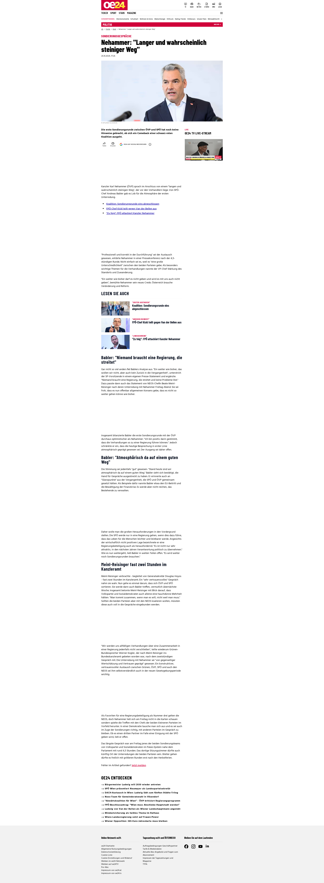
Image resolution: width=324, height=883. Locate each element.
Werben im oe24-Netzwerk (113, 861)
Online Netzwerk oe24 (111, 837)
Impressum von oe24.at (111, 870)
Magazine (131, 12)
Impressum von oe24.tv (111, 873)
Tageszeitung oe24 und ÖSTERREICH (159, 837)
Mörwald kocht (213, 19)
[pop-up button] (215, 156)
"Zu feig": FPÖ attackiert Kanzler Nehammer (130, 213)
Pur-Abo (104, 867)
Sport (113, 12)
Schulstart (134, 19)
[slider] (197, 156)
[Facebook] (186, 846)
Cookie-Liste (106, 855)
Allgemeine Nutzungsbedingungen (116, 849)
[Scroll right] (221, 19)
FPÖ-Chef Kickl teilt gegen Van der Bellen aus (131, 209)
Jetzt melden (139, 765)
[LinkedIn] (208, 846)
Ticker (104, 12)
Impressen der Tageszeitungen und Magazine (158, 860)
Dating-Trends (180, 19)
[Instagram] (193, 846)
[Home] (102, 29)
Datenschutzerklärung (111, 852)
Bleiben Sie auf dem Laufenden (198, 837)
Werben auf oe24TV (109, 864)
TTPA (145, 864)
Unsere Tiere (201, 19)
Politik (107, 24)
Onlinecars (191, 19)
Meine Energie (159, 19)
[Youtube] (200, 846)
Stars (122, 12)
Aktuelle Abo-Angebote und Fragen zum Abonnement (160, 853)
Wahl (114, 29)
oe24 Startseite (107, 846)
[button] (189, 156)
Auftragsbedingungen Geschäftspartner (160, 846)
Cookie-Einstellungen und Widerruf (116, 858)
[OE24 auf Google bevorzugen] (149, 144)
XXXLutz (170, 19)
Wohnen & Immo (146, 19)
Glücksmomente (122, 19)
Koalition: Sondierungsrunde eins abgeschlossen (132, 204)
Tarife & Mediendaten (152, 849)
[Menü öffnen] (221, 13)
